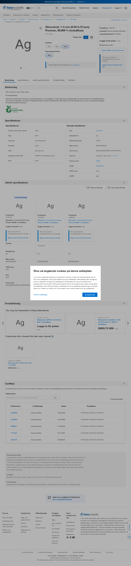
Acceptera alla (90, 295)
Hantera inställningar (40, 295)
